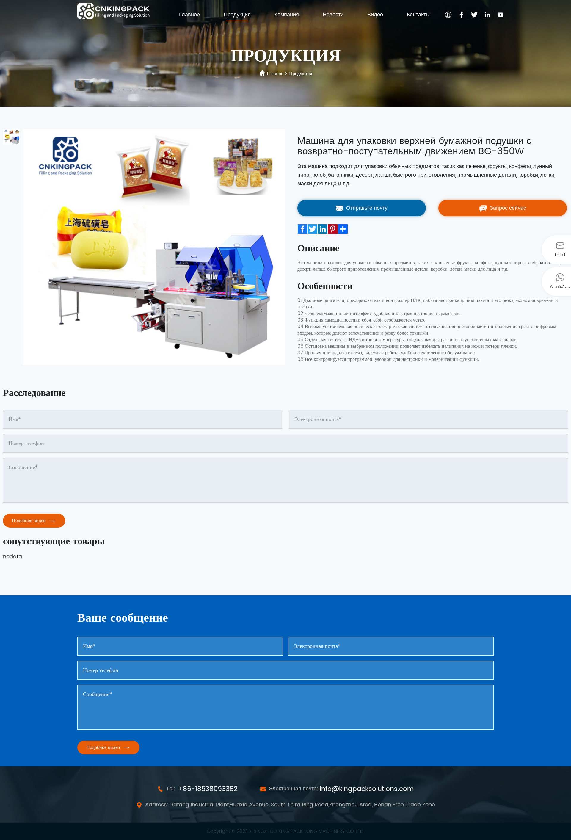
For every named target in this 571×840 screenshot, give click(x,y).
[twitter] (474, 14)
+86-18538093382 (208, 788)
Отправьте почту (366, 208)
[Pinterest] (333, 229)
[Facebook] (302, 229)
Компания (286, 14)
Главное (189, 14)
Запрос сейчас (507, 208)
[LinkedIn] (323, 229)
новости (333, 14)
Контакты (418, 14)
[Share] (343, 229)
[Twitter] (313, 229)
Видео (375, 14)
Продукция (237, 14)
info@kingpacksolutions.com (367, 788)
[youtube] (500, 14)
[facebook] (461, 14)
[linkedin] (487, 14)
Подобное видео (29, 520)
